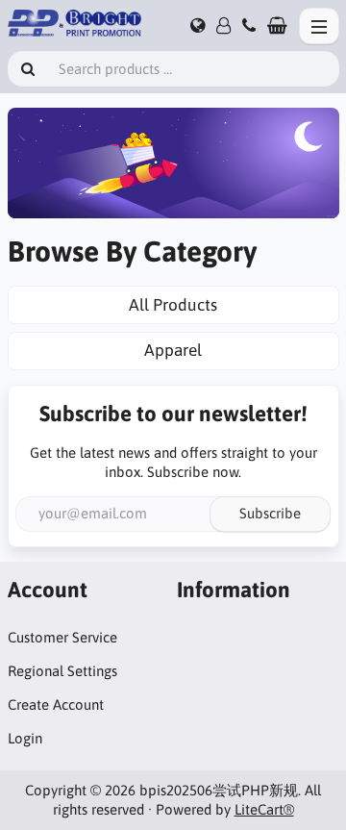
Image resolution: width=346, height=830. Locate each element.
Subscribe (270, 513)
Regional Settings (62, 671)
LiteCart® (264, 809)
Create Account (56, 704)
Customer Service (62, 637)
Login (25, 738)
